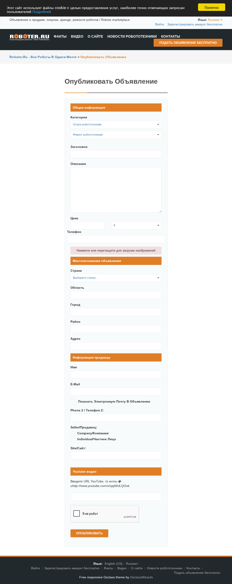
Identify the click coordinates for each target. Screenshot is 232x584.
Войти (159, 24)
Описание (78, 164)
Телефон (74, 232)
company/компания (93, 433)
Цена (74, 218)
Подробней (41, 11)
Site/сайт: (78, 448)
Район (75, 321)
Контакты (170, 36)
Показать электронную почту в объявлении (114, 401)
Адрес (75, 338)
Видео (77, 36)
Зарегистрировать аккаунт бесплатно (194, 24)
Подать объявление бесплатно (188, 42)
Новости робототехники (132, 36)
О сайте (95, 36)
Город (75, 304)
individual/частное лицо (96, 439)
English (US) (114, 563)
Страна (76, 270)
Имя (73, 367)
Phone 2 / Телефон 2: (87, 410)
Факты (60, 36)
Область (77, 287)
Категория (78, 117)
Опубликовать (89, 533)
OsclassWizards (141, 577)
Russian (132, 563)
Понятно (212, 7)
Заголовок (78, 147)
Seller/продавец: (83, 427)
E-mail (75, 384)
